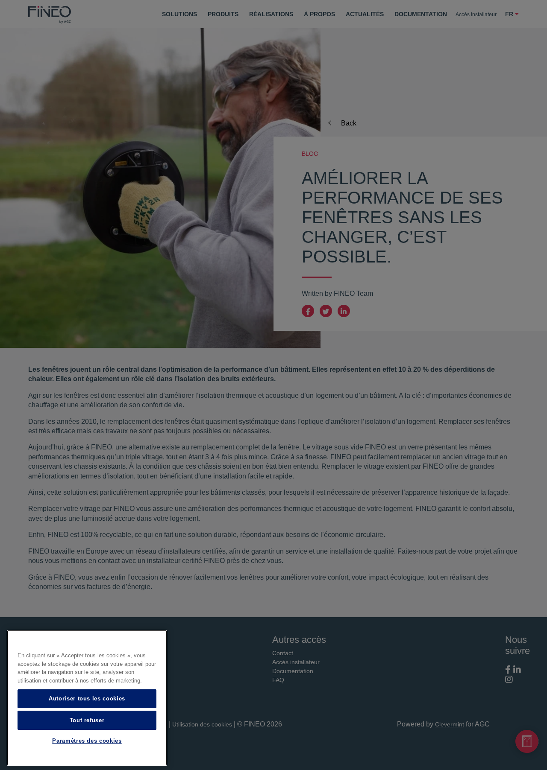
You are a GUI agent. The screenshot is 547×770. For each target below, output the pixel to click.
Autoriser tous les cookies (87, 698)
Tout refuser (87, 720)
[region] (87, 698)
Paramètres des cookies (86, 741)
